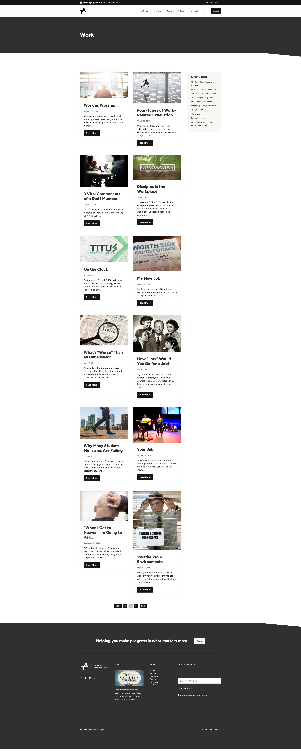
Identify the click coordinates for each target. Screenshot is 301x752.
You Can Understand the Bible (203, 93)
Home (152, 670)
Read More (91, 133)
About (216, 11)
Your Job (145, 449)
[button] (204, 10)
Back (118, 606)
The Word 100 (197, 110)
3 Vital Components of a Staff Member (102, 196)
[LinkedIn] (216, 3)
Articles (144, 11)
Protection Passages (199, 118)
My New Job (148, 278)
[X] (220, 3)
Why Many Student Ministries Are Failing (103, 448)
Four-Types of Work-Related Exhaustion (156, 112)
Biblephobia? (215, 729)
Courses (194, 11)
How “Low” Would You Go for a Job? (154, 361)
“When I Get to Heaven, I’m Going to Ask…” (103, 532)
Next (143, 606)
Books (169, 11)
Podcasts (181, 11)
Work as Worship (99, 105)
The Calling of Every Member (203, 97)
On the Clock (96, 269)
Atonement (195, 114)
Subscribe (185, 688)
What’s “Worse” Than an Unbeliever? (103, 354)
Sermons (157, 11)
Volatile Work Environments (150, 559)
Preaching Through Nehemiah (203, 106)
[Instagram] (211, 3)
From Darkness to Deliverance (204, 102)
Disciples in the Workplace (151, 189)
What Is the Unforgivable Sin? (203, 89)
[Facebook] (207, 2)
